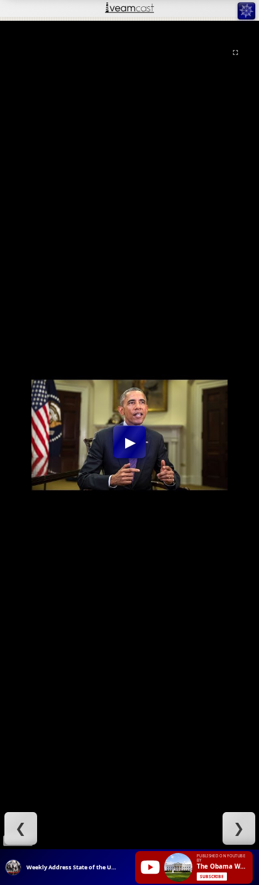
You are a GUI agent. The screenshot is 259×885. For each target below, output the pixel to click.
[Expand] (235, 52)
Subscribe (212, 876)
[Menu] (246, 11)
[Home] (129, 8)
